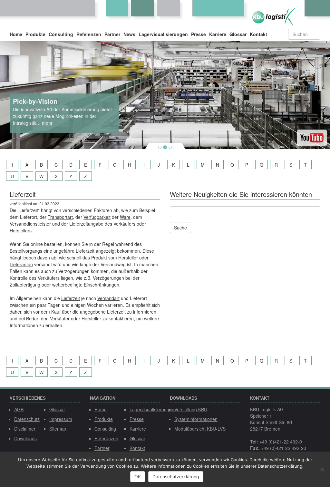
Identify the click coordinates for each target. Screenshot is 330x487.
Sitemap (57, 428)
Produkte (35, 34)
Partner (112, 34)
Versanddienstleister (30, 223)
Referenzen (88, 34)
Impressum (60, 419)
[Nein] (322, 469)
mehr (47, 123)
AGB (19, 409)
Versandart (108, 298)
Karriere (217, 34)
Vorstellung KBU (190, 409)
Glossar (238, 34)
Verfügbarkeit (97, 217)
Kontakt (258, 34)
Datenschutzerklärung (175, 476)
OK (137, 476)
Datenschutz (27, 419)
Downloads (25, 438)
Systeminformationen (196, 419)
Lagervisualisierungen (163, 34)
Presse (198, 34)
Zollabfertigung (25, 284)
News (129, 34)
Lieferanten (21, 264)
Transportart (60, 217)
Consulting (61, 34)
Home (16, 34)
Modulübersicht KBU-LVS (200, 428)
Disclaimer (24, 428)
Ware (125, 217)
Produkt (99, 257)
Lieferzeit (85, 251)
